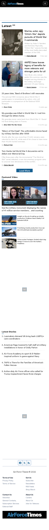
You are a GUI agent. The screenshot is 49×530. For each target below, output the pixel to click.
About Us (29, 500)
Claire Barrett (31, 56)
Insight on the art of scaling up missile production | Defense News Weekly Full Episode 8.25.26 (30, 218)
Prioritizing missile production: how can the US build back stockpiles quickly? (31, 229)
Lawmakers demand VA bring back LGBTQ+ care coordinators (24, 337)
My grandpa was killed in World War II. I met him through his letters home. (23, 114)
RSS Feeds (30, 486)
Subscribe (29, 480)
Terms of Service (9, 483)
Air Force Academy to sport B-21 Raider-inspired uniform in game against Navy (22, 355)
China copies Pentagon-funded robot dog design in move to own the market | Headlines (31, 241)
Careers (29, 497)
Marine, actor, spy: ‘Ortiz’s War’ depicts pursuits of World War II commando (35, 35)
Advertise (6, 497)
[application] (24, 193)
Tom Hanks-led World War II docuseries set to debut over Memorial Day (22, 152)
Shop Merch (30, 489)
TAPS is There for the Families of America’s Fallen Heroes (23, 363)
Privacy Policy (8, 480)
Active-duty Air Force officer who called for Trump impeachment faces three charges (23, 372)
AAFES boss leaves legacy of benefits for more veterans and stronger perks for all (35, 67)
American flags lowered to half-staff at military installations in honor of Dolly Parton (25, 346)
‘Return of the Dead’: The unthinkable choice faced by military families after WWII (24, 132)
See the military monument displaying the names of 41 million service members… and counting (24, 209)
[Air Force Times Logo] (15, 3)
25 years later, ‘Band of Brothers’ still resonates (23, 93)
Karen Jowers (31, 87)
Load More (24, 170)
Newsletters (30, 483)
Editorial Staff (8, 506)
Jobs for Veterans (32, 503)
